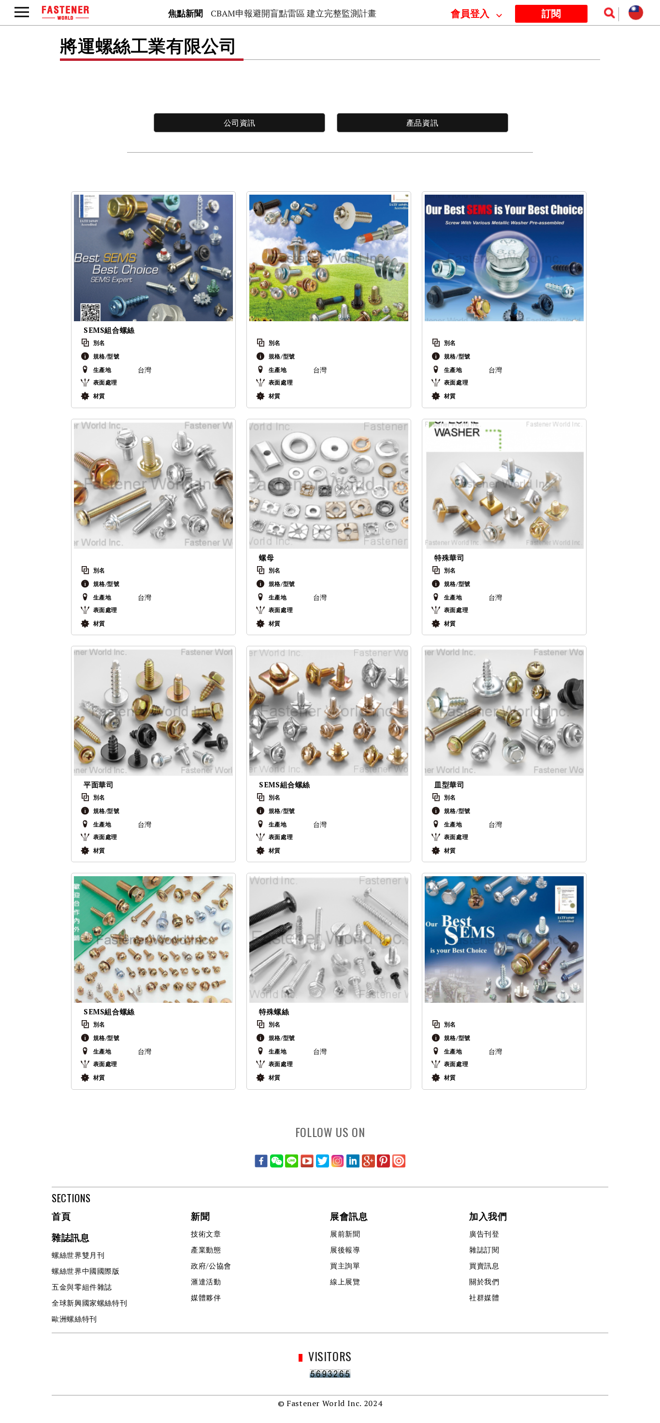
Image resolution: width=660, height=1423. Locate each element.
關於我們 (484, 1281)
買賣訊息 (484, 1265)
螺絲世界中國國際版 (86, 1271)
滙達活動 (206, 1281)
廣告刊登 (484, 1233)
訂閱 (551, 14)
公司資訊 (240, 122)
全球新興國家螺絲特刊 (89, 1303)
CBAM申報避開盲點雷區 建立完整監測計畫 (293, 13)
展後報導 (345, 1249)
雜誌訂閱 (484, 1249)
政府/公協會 (211, 1265)
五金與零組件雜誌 (82, 1287)
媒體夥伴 (206, 1297)
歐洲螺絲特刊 (74, 1318)
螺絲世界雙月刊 (78, 1255)
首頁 (61, 1217)
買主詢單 (345, 1265)
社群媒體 (484, 1297)
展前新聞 (345, 1233)
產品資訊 (422, 122)
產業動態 (206, 1249)
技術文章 (206, 1233)
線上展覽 (345, 1281)
